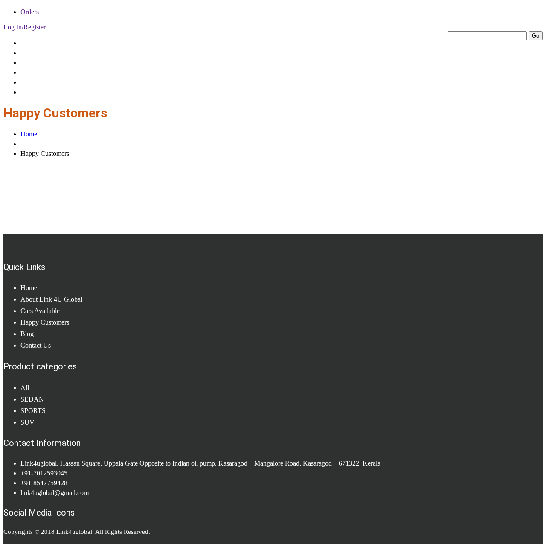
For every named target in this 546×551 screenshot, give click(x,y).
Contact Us (38, 92)
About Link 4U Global (53, 52)
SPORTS (33, 410)
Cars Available (43, 62)
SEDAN (32, 399)
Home (30, 42)
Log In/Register (24, 27)
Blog (27, 82)
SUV (27, 422)
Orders (29, 11)
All (24, 387)
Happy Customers (49, 72)
